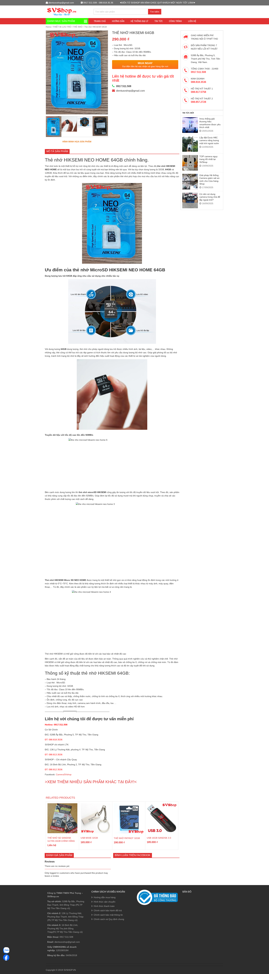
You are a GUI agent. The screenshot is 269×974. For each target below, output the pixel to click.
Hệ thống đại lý (139, 21)
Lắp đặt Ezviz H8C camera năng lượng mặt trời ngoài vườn (209, 140)
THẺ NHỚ (77, 27)
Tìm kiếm (154, 11)
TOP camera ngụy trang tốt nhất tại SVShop (208, 159)
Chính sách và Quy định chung (109, 919)
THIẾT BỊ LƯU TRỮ (62, 27)
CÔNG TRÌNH (175, 21)
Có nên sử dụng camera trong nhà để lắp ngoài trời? (209, 197)
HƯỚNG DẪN (118, 21)
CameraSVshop (63, 774)
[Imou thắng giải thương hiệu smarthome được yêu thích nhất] (190, 125)
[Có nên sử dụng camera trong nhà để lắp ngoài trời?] (190, 200)
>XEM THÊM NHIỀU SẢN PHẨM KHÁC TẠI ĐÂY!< (91, 781)
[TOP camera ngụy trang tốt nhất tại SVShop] (190, 163)
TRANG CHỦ (100, 21)
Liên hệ (192, 21)
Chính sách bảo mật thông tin (108, 915)
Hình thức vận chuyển (104, 901)
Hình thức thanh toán (104, 906)
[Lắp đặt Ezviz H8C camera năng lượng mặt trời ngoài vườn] (190, 144)
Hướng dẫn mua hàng (105, 897)
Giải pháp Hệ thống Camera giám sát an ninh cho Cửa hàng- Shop (209, 179)
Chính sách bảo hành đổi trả (108, 910)
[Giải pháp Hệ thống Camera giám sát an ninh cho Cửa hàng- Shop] (190, 181)
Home (48, 27)
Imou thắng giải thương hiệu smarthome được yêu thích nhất (210, 123)
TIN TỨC (158, 21)
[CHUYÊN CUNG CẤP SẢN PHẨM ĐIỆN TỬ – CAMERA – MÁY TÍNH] (62, 11)
